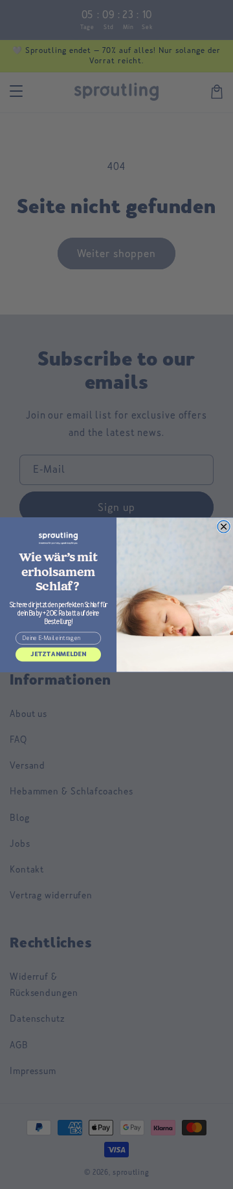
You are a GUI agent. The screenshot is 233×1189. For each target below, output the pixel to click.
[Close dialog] (223, 526)
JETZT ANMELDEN (58, 653)
